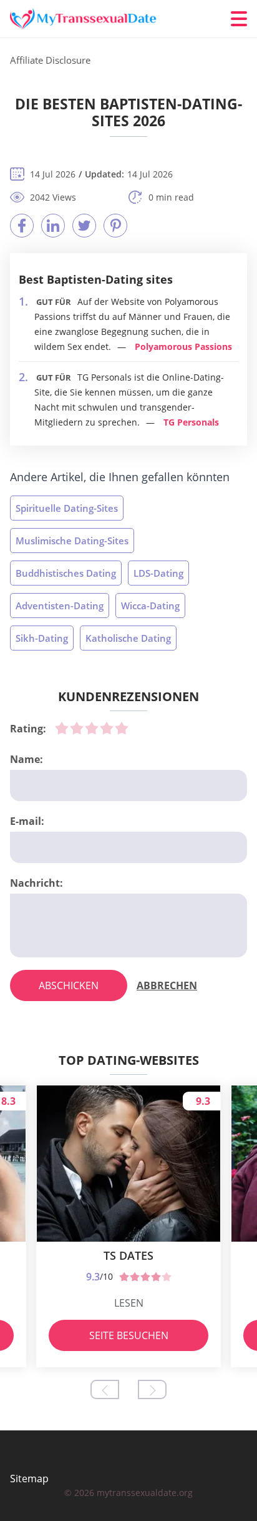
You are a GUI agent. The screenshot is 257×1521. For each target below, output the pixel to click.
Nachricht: (36, 883)
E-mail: (27, 821)
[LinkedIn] (53, 225)
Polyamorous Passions (183, 346)
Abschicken (69, 985)
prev (104, 1389)
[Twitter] (84, 225)
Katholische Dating (128, 638)
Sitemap (29, 1478)
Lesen (128, 1303)
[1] (62, 728)
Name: (26, 759)
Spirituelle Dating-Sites (67, 508)
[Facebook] (22, 225)
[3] (92, 728)
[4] (107, 728)
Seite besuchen (128, 1335)
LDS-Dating (158, 573)
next (152, 1389)
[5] (121, 728)
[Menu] (239, 18)
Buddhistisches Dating (66, 573)
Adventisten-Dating (60, 605)
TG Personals (191, 422)
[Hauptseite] (85, 19)
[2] (77, 728)
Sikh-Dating (42, 638)
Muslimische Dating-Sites (72, 540)
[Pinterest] (115, 225)
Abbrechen (167, 985)
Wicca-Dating (150, 605)
